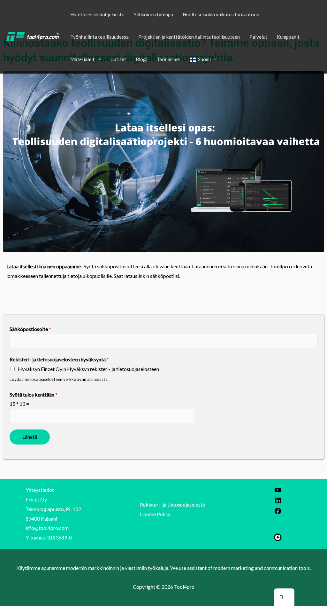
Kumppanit (288, 37)
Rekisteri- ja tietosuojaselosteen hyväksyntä (59, 359)
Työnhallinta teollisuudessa (99, 37)
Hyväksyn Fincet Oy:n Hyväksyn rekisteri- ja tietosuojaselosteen (88, 369)
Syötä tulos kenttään (33, 394)
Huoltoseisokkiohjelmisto (97, 14)
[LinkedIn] (278, 502)
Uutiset (118, 59)
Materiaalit (82, 59)
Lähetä (29, 437)
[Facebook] (278, 513)
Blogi (141, 59)
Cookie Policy (155, 514)
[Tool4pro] (32, 36)
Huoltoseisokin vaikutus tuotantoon (221, 14)
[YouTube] (278, 492)
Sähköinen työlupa (153, 14)
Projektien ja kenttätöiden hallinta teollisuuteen (189, 37)
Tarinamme (168, 59)
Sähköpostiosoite (30, 329)
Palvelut (258, 37)
